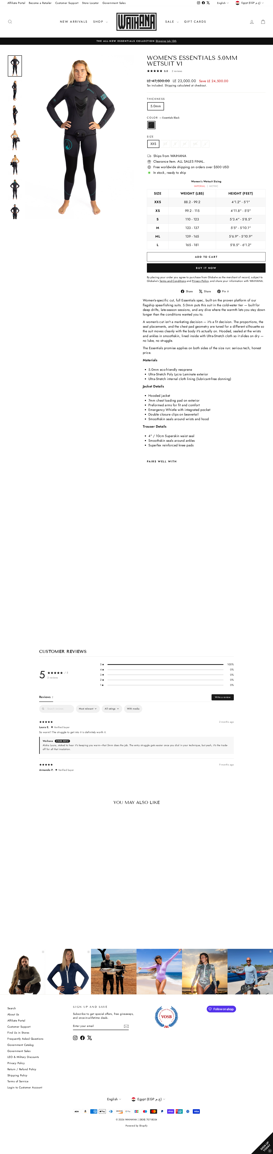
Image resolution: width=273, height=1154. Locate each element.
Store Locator (90, 3)
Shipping (170, 85)
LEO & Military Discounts (23, 1057)
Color (163, 117)
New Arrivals (74, 22)
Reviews (46, 697)
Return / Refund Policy (21, 1069)
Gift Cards (195, 22)
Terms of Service (17, 1081)
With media (133, 708)
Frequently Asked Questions (25, 1039)
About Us (13, 1014)
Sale (170, 22)
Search (11, 1008)
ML (195, 143)
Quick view (38, 902)
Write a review (222, 697)
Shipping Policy (17, 1075)
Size (150, 136)
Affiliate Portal (16, 3)
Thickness (156, 99)
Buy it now (206, 268)
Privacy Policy (16, 1063)
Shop (99, 22)
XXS (153, 143)
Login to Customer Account (24, 1087)
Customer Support (66, 3)
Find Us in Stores (18, 1033)
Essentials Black (151, 125)
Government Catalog (20, 1045)
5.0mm (155, 106)
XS (165, 143)
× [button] (270, 1151)
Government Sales (114, 3)
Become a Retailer (40, 3)
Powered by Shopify (136, 1125)
